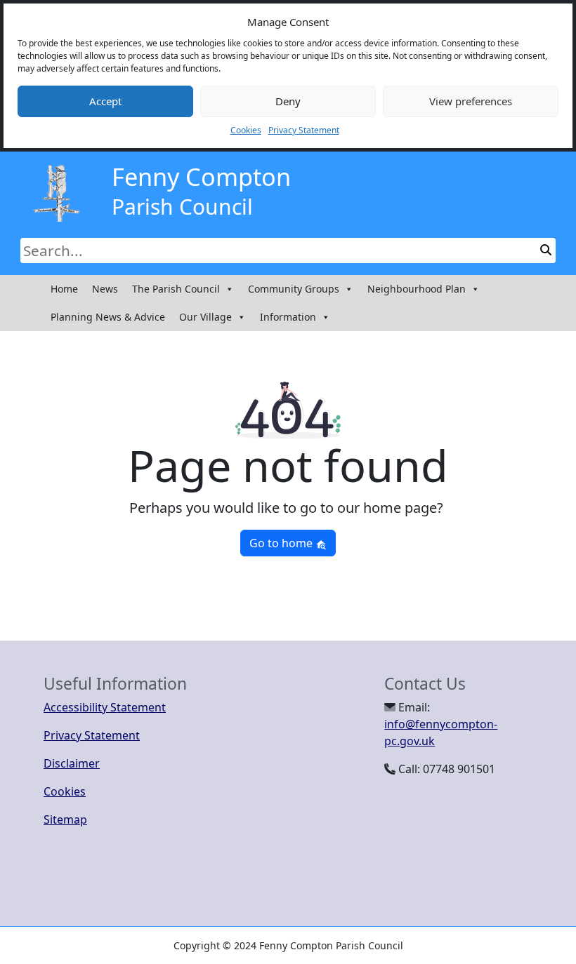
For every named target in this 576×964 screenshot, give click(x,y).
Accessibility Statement (105, 707)
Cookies (245, 130)
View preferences (470, 101)
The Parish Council (176, 288)
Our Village (205, 316)
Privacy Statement (303, 130)
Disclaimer (72, 763)
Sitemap (65, 819)
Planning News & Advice (108, 316)
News (105, 288)
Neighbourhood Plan (416, 288)
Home (64, 288)
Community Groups (293, 288)
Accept (105, 101)
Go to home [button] (282, 543)
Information (288, 316)
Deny (288, 101)
